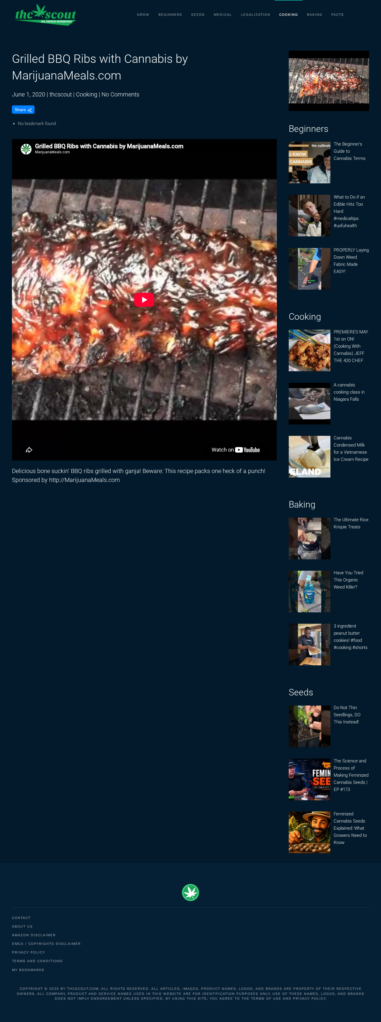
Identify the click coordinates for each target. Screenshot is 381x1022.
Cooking (288, 15)
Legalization (255, 15)
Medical (223, 15)
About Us (22, 926)
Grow (143, 15)
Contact (21, 918)
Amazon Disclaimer (34, 935)
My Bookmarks (28, 970)
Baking (314, 15)
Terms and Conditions (37, 961)
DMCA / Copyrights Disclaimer (46, 944)
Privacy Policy (28, 952)
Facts (337, 15)
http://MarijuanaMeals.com (84, 479)
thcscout (60, 94)
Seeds (198, 15)
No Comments (120, 94)
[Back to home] (44, 15)
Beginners (170, 15)
